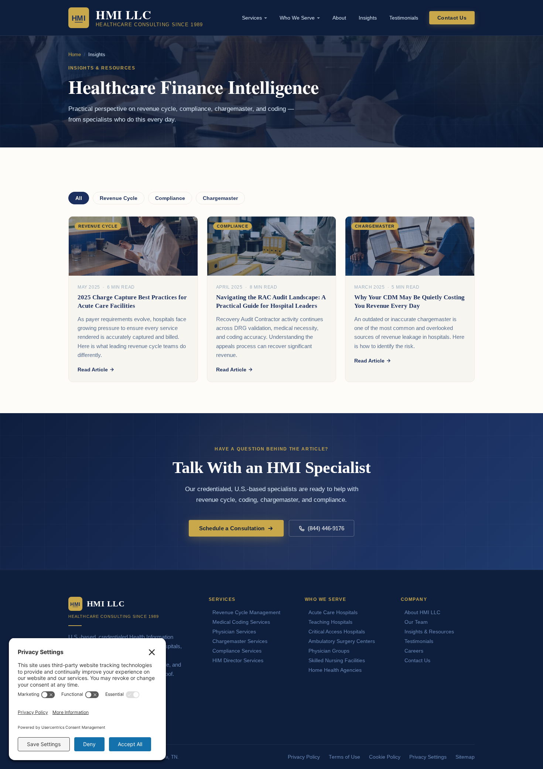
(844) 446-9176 (326, 528)
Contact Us (452, 18)
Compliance (170, 198)
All (78, 198)
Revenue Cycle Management (246, 612)
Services (252, 18)
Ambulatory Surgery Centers (341, 641)
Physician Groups (328, 651)
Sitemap (465, 757)
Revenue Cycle (118, 198)
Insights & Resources (429, 631)
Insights (368, 18)
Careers (413, 651)
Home (74, 54)
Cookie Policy (384, 757)
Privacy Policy (304, 757)
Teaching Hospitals (330, 622)
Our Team (416, 622)
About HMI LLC (422, 612)
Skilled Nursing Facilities (336, 660)
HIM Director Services (237, 660)
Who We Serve (297, 18)
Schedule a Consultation (232, 528)
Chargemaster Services (239, 641)
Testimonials (403, 18)
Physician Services (234, 631)
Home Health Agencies (335, 670)
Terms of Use (344, 757)
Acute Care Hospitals (333, 612)
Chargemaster (220, 198)
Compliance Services (237, 651)
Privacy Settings (428, 757)
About (339, 18)
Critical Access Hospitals (336, 631)
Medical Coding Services (241, 622)
